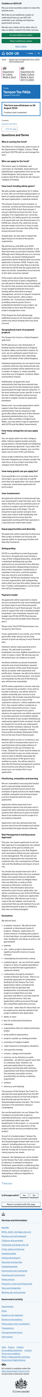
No (35, 1195)
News (4, 1311)
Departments (7, 1306)
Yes (26, 1195)
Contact (28, 1350)
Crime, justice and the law (13, 1249)
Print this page (11, 129)
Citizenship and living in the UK (15, 1245)
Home (4, 59)
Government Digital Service (14, 1360)
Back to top (8, 1183)
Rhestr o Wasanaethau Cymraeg (16, 1357)
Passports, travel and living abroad (17, 1284)
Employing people (9, 1266)
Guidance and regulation (12, 1315)
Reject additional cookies (21, 41)
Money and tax (8, 1279)
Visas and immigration (11, 1288)
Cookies (20, 1347)
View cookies (21, 46)
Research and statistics (12, 1319)
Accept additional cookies (21, 35)
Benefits (5, 1227)
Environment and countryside (14, 1271)
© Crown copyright (21, 1391)
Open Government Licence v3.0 (15, 1371)
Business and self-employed (14, 1236)
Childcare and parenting (12, 1240)
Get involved (7, 1337)
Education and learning (12, 1262)
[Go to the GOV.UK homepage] (10, 53)
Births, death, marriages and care (16, 1232)
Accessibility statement (12, 1350)
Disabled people (9, 1253)
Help (4, 1347)
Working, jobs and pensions (14, 1292)
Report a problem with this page (21, 1204)
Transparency (8, 1328)
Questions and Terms (9, 124)
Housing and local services (13, 1275)
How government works (12, 1332)
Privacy (11, 1347)
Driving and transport (11, 1258)
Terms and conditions (11, 1353)
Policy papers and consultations (16, 1324)
